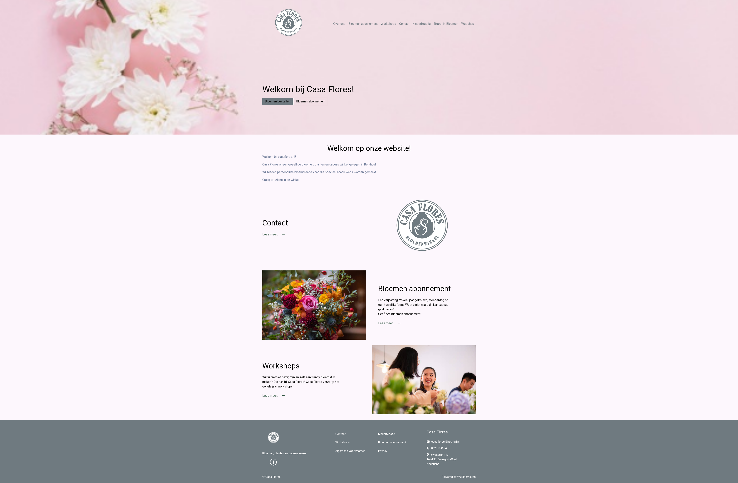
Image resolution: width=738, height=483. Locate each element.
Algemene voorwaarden (350, 451)
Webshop (467, 24)
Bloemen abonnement (363, 24)
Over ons (339, 24)
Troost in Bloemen (446, 24)
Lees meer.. (270, 234)
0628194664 (438, 448)
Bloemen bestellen (277, 101)
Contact (404, 24)
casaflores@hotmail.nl (445, 441)
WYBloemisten (466, 477)
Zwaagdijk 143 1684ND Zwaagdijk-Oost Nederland (442, 459)
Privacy (382, 451)
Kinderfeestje (421, 24)
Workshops (388, 24)
